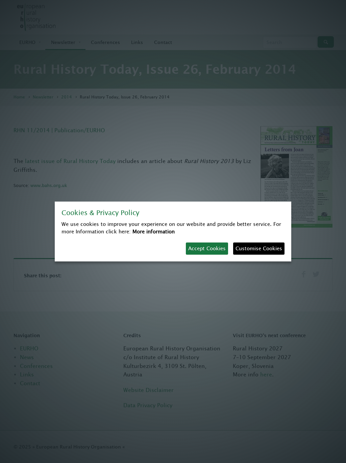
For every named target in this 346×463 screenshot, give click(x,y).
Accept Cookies (207, 248)
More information (153, 231)
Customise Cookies (259, 248)
